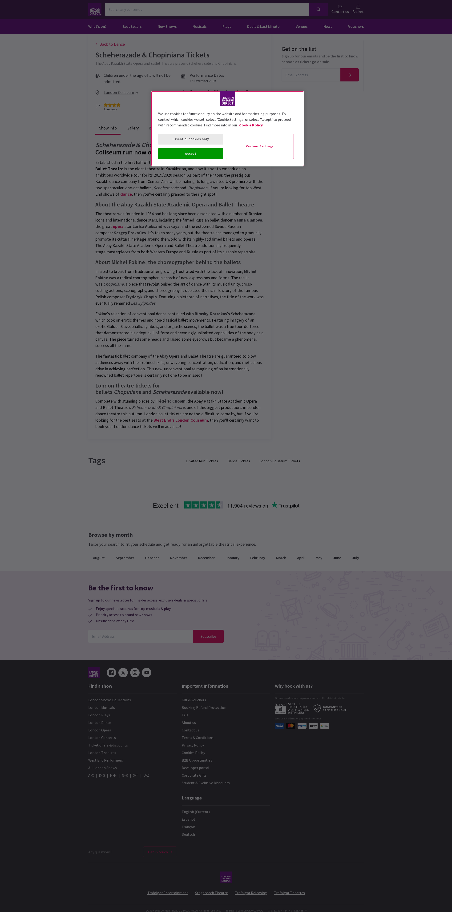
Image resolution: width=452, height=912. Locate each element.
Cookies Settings (260, 146)
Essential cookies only (191, 139)
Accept (190, 153)
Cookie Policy (251, 125)
